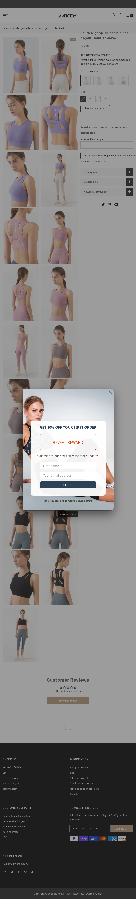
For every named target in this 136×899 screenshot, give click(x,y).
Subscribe (68, 485)
